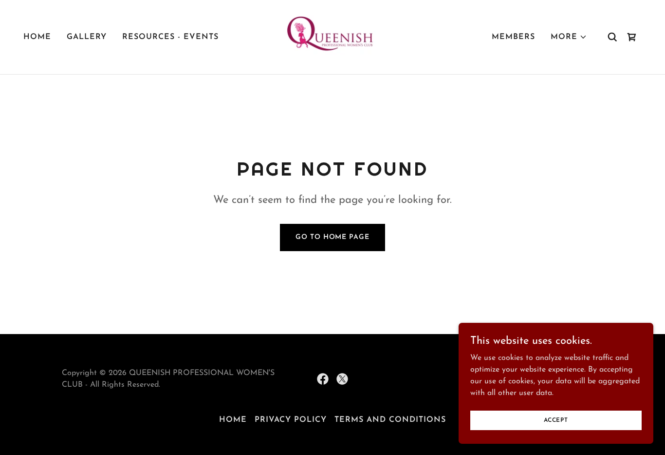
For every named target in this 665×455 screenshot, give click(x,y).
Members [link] (513, 37)
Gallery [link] (87, 37)
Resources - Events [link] (170, 37)
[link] (332, 36)
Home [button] (233, 420)
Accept (556, 420)
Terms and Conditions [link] (390, 420)
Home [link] (37, 37)
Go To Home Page (332, 237)
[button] (569, 37)
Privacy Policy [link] (291, 420)
